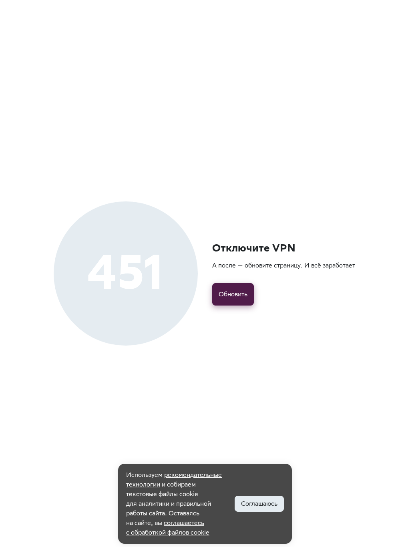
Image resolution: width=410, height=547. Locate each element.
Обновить (233, 294)
